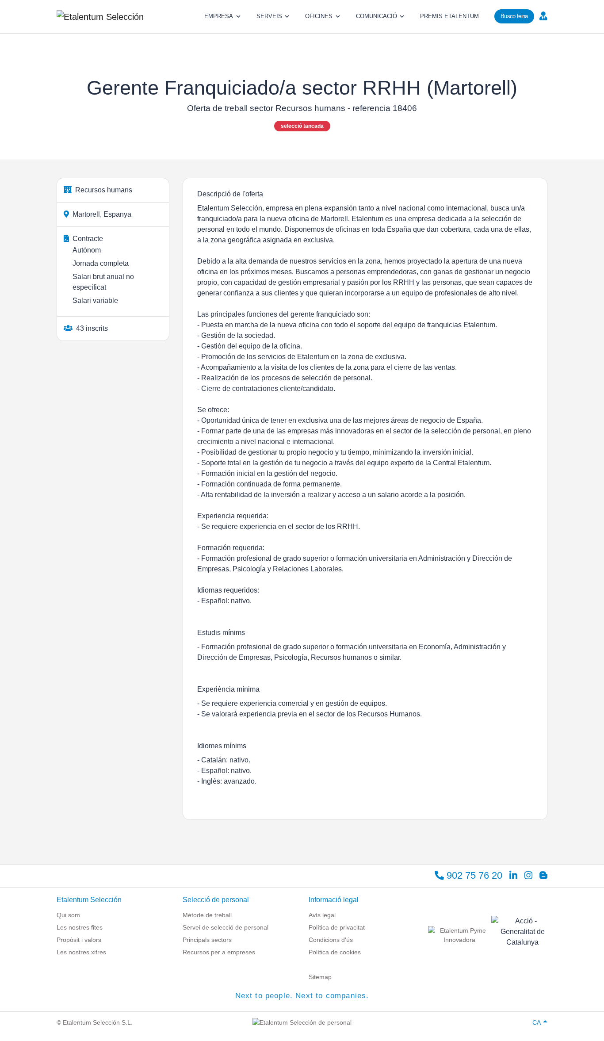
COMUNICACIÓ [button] (376, 16)
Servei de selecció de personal (225, 927)
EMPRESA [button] (218, 16)
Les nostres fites (80, 927)
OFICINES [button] (319, 16)
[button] (542, 15)
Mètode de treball (207, 915)
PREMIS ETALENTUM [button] (449, 16)
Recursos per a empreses (219, 952)
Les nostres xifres (81, 952)
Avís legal (322, 915)
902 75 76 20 (473, 875)
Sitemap (320, 976)
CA (536, 1022)
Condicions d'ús (331, 939)
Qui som (68, 915)
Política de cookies (335, 952)
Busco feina (514, 16)
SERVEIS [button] (269, 16)
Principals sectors (207, 939)
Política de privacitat (337, 927)
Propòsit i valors (79, 939)
